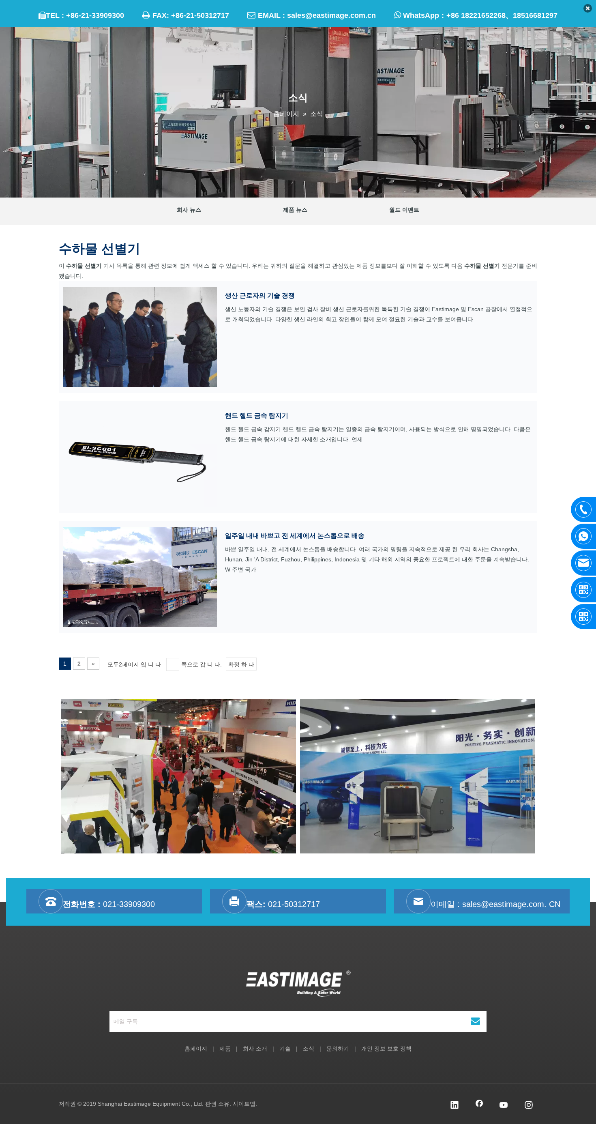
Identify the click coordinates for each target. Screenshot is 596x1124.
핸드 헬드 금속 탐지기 (256, 415)
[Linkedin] (454, 1105)
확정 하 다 (241, 664)
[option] (178, 776)
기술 (285, 1048)
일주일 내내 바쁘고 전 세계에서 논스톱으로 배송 (294, 535)
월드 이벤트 (404, 209)
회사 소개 (255, 1048)
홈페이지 (195, 1048)
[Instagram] (528, 1105)
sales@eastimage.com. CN (511, 904)
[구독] (475, 1021)
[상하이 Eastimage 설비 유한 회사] (298, 983)
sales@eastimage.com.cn (331, 15)
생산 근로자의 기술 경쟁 (260, 295)
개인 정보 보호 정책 (386, 1048)
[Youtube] (503, 1105)
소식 (308, 1048)
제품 (225, 1048)
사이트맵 (244, 1103)
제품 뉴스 (295, 209)
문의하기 (337, 1048)
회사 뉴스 (189, 209)
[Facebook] (479, 1105)
